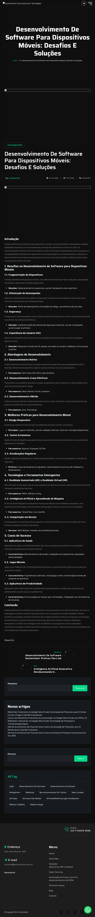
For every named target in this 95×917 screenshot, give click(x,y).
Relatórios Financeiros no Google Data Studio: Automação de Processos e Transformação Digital (41, 722)
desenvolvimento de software (18, 244)
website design (36, 804)
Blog (51, 890)
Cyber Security (56, 872)
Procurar (12, 753)
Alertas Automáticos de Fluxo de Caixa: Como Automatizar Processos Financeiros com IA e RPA (47, 734)
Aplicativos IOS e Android (61, 866)
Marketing (30, 792)
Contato (53, 895)
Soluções (53, 863)
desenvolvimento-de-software (32, 786)
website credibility (17, 804)
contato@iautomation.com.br (18, 864)
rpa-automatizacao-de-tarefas (52, 792)
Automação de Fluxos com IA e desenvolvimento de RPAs (63, 879)
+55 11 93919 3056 (80, 830)
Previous (57, 652)
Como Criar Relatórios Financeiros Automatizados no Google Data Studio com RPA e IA (47, 717)
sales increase (78, 792)
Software (13, 798)
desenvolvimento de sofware (62, 786)
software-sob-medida (32, 798)
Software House (56, 885)
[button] (88, 910)
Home (15, 60)
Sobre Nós (54, 858)
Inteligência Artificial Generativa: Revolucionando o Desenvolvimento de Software (53, 670)
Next (36, 666)
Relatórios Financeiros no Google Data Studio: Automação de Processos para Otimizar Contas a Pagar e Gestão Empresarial (47, 713)
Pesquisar (12, 683)
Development (14, 792)
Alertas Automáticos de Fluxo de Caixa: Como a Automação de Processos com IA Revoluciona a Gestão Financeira (44, 728)
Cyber (11, 786)
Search (81, 758)
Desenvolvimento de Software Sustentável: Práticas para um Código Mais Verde (43, 657)
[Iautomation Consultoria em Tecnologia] (22, 3)
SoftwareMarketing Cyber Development (62, 798)
